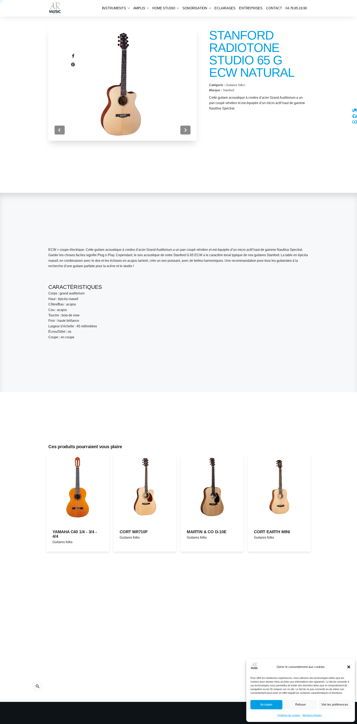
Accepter (266, 704)
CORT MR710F (134, 531)
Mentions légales (312, 715)
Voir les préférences (334, 704)
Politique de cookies (289, 715)
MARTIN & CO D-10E (206, 531)
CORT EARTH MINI (272, 531)
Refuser (300, 704)
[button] (349, 667)
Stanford (228, 90)
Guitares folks (235, 85)
